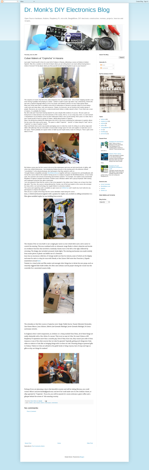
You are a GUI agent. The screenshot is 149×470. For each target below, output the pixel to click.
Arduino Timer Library (115, 154)
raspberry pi (104, 121)
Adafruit (103, 188)
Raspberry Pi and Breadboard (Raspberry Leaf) (115, 167)
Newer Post (28, 443)
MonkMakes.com (105, 186)
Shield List (104, 190)
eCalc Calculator (105, 184)
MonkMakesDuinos (53, 173)
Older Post (90, 443)
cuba (34, 402)
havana (38, 402)
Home (59, 443)
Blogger (82, 457)
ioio (102, 129)
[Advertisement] (59, 427)
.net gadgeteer (105, 127)
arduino (31, 402)
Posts (103, 65)
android (103, 123)
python (103, 125)
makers (42, 402)
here (39, 261)
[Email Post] (45, 401)
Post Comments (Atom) (38, 446)
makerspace (48, 402)
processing (104, 133)
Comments (105, 68)
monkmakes (55, 402)
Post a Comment (31, 411)
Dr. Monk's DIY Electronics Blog (67, 9)
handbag (103, 131)
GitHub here (65, 188)
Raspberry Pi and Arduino (116, 141)
